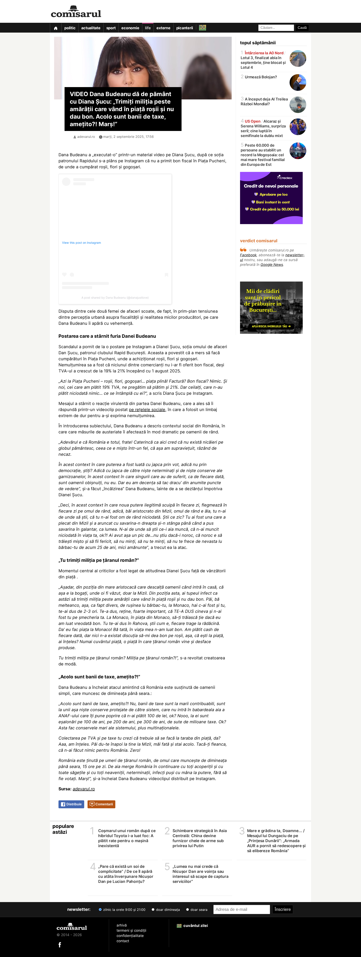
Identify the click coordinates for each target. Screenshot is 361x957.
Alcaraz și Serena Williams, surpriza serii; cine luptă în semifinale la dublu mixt (263, 128)
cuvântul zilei (195, 925)
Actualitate (90, 28)
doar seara (198, 910)
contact (123, 941)
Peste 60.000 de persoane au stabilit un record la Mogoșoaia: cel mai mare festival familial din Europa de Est (263, 154)
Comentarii (104, 804)
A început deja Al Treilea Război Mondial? (264, 101)
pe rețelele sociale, (148, 409)
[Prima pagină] (55, 28)
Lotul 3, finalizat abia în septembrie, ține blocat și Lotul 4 (263, 60)
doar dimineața (167, 910)
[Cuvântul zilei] (199, 26)
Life (148, 28)
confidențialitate (130, 936)
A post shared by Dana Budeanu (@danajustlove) (115, 297)
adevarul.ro (86, 137)
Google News (272, 265)
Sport (111, 28)
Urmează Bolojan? (259, 76)
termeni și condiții (131, 930)
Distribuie (74, 804)
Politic (69, 28)
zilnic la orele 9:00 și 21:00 (123, 910)
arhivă (122, 925)
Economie (130, 28)
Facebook (248, 255)
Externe (163, 28)
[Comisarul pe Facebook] (60, 944)
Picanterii (184, 28)
